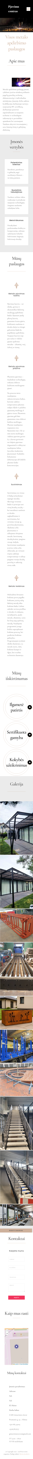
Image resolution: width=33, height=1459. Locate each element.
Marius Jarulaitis (24, 1454)
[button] (16, 1346)
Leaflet (16, 1364)
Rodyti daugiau (16, 1230)
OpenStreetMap (24, 1364)
